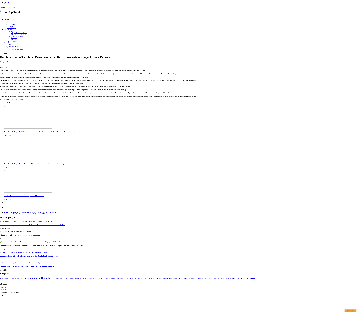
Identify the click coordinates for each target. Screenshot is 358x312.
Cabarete (12, 278)
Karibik (84, 278)
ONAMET (128, 278)
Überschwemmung (250, 278)
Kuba (104, 278)
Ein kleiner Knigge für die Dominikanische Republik (20, 235)
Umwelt (221, 278)
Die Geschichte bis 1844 (18, 34)
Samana (170, 278)
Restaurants (10, 48)
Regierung (165, 278)
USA (227, 278)
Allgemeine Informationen (19, 33)
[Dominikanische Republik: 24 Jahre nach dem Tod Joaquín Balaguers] (21, 263)
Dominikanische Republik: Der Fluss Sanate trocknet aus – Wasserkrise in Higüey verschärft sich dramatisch (41, 246)
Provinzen (14, 38)
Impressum (3, 287)
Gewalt (62, 278)
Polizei (133, 278)
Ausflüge (10, 44)
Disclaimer (3, 289)
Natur (118, 278)
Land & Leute (11, 24)
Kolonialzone (89, 278)
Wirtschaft (242, 278)
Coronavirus (19, 278)
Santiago (175, 278)
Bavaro (8, 278)
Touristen (209, 278)
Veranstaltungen (12, 41)
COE (15, 278)
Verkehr (237, 278)
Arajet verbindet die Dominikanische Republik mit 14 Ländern (24, 196)
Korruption (95, 278)
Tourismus (22, 99)
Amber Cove (3, 278)
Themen (6, 21)
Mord (115, 278)
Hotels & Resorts (12, 46)
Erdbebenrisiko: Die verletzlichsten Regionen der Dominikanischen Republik (29, 256)
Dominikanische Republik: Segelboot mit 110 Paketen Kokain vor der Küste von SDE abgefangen (34, 164)
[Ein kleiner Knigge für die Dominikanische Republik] (16, 231)
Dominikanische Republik (15, 36)
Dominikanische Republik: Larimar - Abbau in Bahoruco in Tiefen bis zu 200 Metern (32, 225)
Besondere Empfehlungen (15, 49)
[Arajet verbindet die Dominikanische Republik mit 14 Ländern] (28, 192)
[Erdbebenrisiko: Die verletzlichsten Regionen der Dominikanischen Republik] (23, 252)
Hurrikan (79, 278)
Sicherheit (191, 278)
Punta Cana (154, 278)
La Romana (111, 278)
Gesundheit (57, 278)
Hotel (75, 278)
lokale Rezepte (11, 28)
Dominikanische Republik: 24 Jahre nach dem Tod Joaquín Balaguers (27, 266)
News (9, 23)
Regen (160, 278)
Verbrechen (232, 278)
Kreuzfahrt (100, 278)
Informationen (8, 29)
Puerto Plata (139, 278)
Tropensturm (216, 278)
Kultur (107, 278)
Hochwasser (71, 278)
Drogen (53, 278)
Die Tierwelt (15, 39)
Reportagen (10, 26)
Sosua (195, 278)
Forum (6, 4)
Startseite (6, 2)
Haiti (65, 278)
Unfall (224, 278)
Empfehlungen (8, 43)
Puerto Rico (147, 278)
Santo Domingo (183, 278)
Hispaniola (10, 31)
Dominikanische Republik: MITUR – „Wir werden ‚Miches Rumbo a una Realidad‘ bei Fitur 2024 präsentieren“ (39, 132)
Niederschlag (123, 278)
